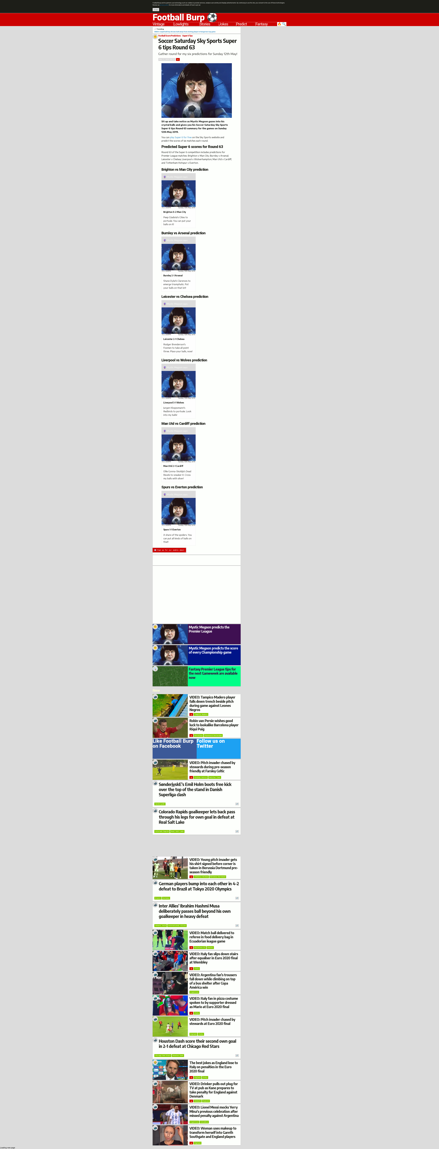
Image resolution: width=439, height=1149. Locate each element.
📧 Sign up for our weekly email (169, 550)
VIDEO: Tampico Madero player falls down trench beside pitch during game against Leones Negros (212, 703)
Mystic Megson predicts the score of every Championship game (213, 650)
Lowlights (181, 24)
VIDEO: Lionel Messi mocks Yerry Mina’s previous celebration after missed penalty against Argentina (214, 1111)
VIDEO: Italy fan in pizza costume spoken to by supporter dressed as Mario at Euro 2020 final (213, 1002)
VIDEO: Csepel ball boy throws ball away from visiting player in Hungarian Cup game (184, 32)
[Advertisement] (265, 61)
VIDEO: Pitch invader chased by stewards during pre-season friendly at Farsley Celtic (212, 766)
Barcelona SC (199, 947)
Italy (196, 968)
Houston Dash (178, 1055)
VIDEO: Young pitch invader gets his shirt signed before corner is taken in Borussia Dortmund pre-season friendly (213, 865)
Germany (166, 898)
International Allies (177, 925)
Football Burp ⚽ (185, 17)
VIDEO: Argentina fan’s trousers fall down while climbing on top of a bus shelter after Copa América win (213, 981)
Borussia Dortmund (217, 877)
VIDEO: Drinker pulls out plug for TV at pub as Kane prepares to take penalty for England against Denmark (213, 1090)
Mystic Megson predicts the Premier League (209, 629)
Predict (241, 24)
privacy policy (164, 5)
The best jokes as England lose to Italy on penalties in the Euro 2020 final (213, 1067)
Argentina (194, 992)
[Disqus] (196, 594)
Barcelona (198, 735)
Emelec (210, 947)
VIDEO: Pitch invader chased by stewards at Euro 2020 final (212, 1021)
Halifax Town (214, 777)
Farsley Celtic (200, 777)
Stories (205, 24)
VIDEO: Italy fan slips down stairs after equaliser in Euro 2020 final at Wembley (213, 958)
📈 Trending (159, 29)
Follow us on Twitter (211, 744)
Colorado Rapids (162, 831)
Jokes (223, 24)
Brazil (158, 898)
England (193, 1034)
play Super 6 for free (181, 137)
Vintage (158, 24)
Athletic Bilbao (201, 877)
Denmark (197, 1101)
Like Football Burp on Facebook (173, 744)
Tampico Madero (200, 714)
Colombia (204, 1122)
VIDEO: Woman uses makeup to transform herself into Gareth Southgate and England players (212, 1132)
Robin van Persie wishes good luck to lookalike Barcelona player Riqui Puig (213, 724)
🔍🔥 (281, 24)
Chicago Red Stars (162, 1055)
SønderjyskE (160, 804)
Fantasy (262, 24)
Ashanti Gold (160, 925)
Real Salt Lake (177, 831)
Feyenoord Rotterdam (213, 735)
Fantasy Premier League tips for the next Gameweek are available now (213, 673)
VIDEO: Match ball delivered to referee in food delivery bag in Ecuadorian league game (211, 937)
